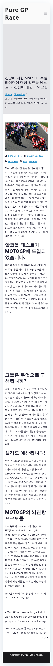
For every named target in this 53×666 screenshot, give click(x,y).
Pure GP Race (16, 13)
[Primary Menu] (45, 13)
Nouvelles (13, 161)
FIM (25, 161)
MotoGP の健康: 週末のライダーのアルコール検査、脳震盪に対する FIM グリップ (27, 633)
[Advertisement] (26, 52)
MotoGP (33, 161)
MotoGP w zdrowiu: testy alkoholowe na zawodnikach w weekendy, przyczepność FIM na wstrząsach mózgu (26, 616)
